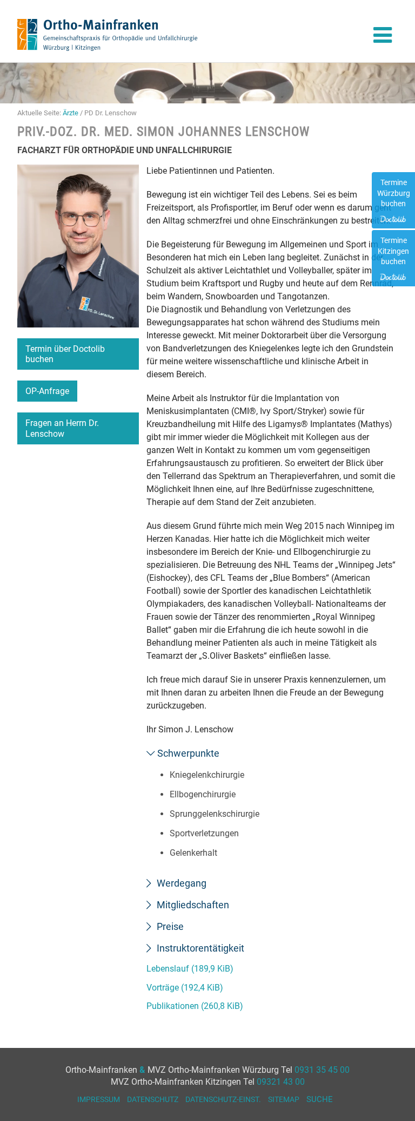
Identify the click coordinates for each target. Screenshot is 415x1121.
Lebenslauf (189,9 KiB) (189, 968)
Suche (319, 1099)
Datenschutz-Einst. (223, 1099)
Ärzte (70, 113)
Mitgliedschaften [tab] (192, 904)
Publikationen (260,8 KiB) (194, 1006)
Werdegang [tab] (180, 883)
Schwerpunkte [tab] (187, 753)
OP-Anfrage (47, 391)
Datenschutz (152, 1099)
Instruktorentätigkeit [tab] (199, 948)
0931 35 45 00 (322, 1070)
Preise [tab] (169, 926)
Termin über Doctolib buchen (65, 354)
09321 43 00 (281, 1082)
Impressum (98, 1099)
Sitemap (283, 1099)
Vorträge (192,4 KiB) (184, 987)
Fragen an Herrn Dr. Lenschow (62, 428)
